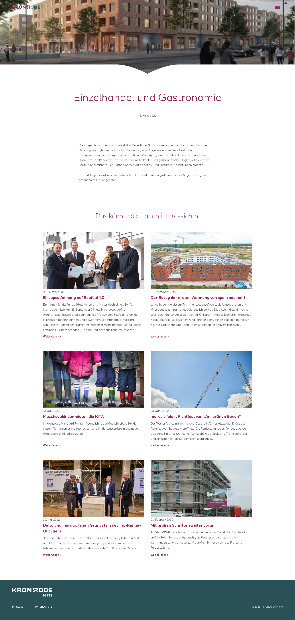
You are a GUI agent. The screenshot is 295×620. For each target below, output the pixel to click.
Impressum (18, 606)
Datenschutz (43, 606)
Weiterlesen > (52, 336)
